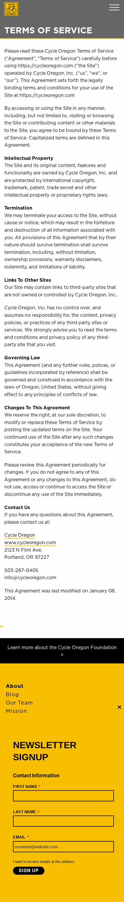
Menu (114, 8)
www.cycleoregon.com (30, 542)
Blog (12, 694)
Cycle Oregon (11, 9)
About (14, 686)
